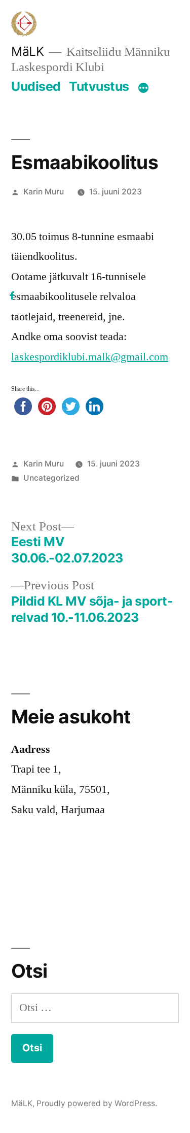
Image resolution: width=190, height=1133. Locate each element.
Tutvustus (99, 86)
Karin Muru (43, 191)
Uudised (36, 86)
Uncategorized (51, 478)
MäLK (27, 51)
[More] (143, 88)
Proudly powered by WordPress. (96, 1103)
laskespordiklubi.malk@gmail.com (89, 357)
